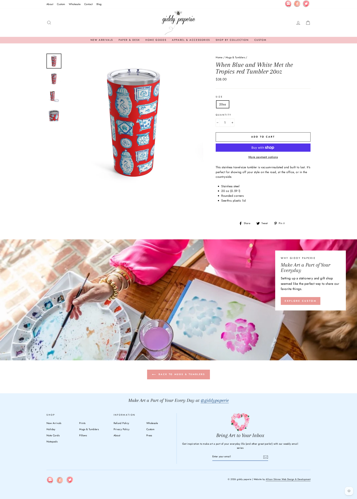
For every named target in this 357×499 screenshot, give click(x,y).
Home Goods (155, 40)
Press (149, 435)
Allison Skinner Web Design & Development (288, 479)
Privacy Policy (122, 429)
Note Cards (53, 435)
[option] (133, 123)
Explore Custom (300, 301)
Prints (82, 423)
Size (219, 96)
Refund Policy (121, 423)
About (49, 4)
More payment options (263, 157)
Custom (61, 4)
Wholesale (75, 4)
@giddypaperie (215, 400)
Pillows (83, 435)
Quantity (223, 115)
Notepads (51, 441)
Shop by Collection (232, 40)
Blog (99, 4)
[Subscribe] (265, 456)
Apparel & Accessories (191, 40)
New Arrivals (102, 40)
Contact (88, 4)
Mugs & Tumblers (235, 57)
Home (219, 57)
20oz (222, 104)
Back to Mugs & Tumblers (181, 374)
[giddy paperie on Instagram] (288, 4)
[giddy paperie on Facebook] (297, 4)
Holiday (50, 429)
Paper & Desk (129, 40)
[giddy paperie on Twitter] (306, 4)
